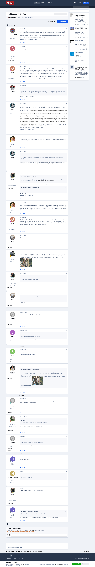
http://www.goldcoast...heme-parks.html (31, 109)
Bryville (12, 355)
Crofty (12, 463)
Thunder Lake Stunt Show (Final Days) (80, 54)
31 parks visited (9, 247)
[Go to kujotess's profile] (12, 105)
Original (12, 72)
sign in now (32, 530)
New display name (78, 30)
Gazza (12, 423)
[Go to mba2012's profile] (12, 314)
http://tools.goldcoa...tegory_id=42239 (34, 125)
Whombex (76, 24)
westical (12, 241)
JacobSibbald (12, 372)
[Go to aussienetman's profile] (12, 48)
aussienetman (13, 52)
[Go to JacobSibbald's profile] (12, 368)
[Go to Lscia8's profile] (12, 332)
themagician (77, 17)
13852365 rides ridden (11, 62)
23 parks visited (9, 287)
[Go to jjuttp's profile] (12, 175)
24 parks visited (9, 378)
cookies (32, 564)
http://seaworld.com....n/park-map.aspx (46, 180)
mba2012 (13, 318)
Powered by (83, 558)
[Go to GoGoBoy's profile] (12, 87)
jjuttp (12, 179)
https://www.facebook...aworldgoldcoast (47, 31)
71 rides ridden (9, 326)
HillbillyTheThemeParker (13, 478)
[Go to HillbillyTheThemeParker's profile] (12, 473)
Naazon (76, 62)
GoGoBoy (13, 91)
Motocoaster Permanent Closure (80, 16)
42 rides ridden (9, 80)
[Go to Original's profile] (12, 68)
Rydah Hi (76, 56)
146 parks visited (10, 430)
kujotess (12, 109)
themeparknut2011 (12, 17)
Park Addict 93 (77, 43)
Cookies (19, 558)
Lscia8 (12, 336)
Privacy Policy (9, 558)
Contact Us (14, 558)
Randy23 (12, 258)
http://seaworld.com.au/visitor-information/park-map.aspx (46, 163)
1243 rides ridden (10, 432)
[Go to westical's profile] (12, 237)
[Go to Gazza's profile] (12, 418)
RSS (23, 558)
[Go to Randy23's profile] (12, 254)
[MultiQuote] (20, 43)
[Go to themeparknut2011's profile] (8, 17)
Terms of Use (21, 564)
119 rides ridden (10, 188)
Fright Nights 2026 (78, 42)
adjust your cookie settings (59, 564)
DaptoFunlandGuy (78, 70)
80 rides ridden (9, 361)
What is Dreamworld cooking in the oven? (81, 29)
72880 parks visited (10, 60)
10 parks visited (9, 324)
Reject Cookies (85, 563)
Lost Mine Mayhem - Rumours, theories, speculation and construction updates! (81, 68)
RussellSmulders (12, 143)
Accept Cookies (77, 563)
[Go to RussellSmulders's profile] (12, 139)
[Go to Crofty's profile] (12, 459)
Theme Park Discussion (29, 17)
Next (12, 25)
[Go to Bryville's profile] (12, 351)
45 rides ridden (9, 379)
